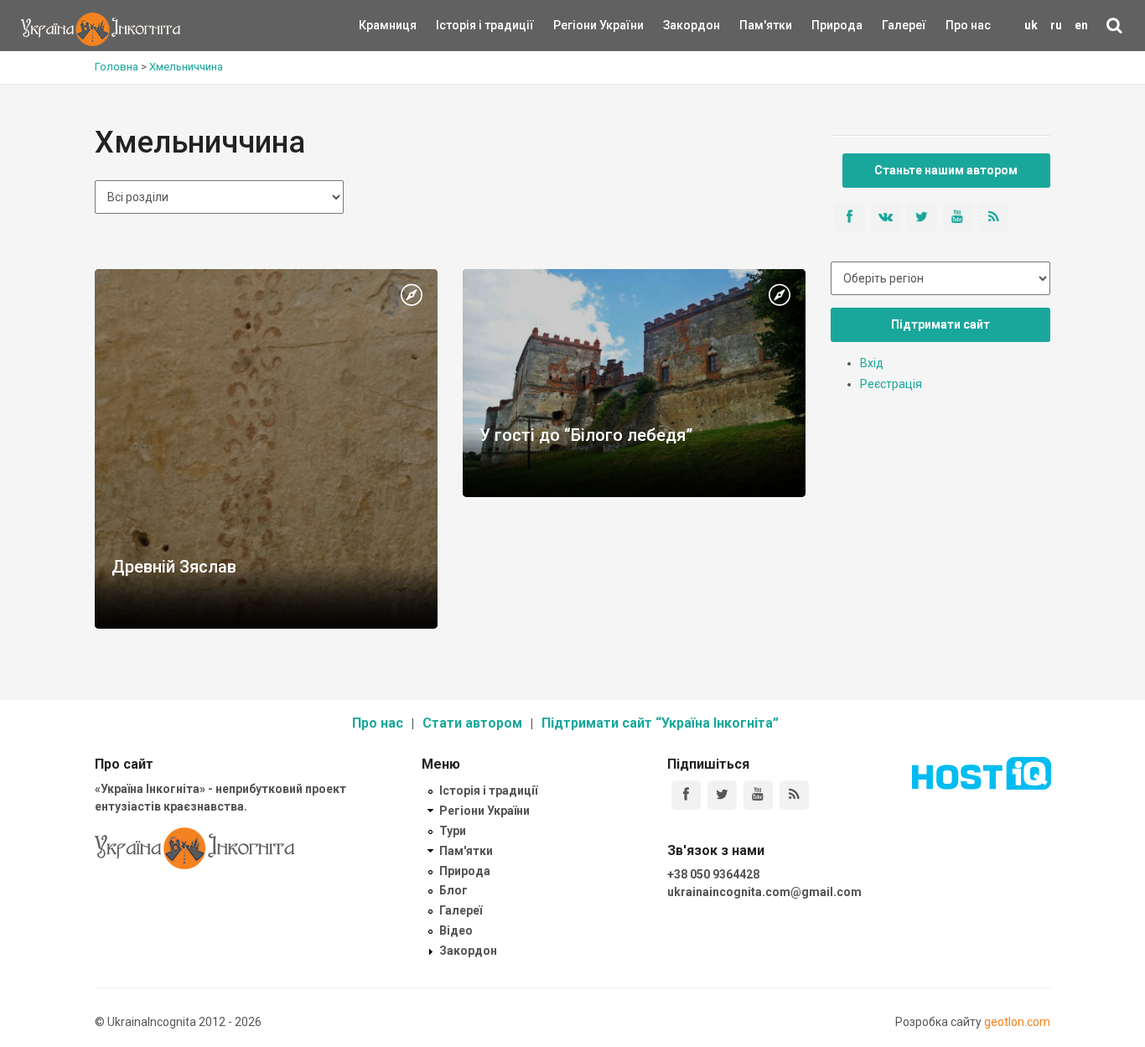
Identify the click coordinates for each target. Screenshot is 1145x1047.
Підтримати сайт (940, 324)
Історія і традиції (460, 25)
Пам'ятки (752, 25)
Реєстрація (891, 384)
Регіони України (575, 25)
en (1081, 25)
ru (1056, 25)
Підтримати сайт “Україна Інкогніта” (660, 723)
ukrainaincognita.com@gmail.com (764, 892)
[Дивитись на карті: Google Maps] (411, 296)
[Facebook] (686, 795)
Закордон (677, 25)
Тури (452, 830)
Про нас (968, 25)
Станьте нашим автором (946, 170)
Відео (456, 930)
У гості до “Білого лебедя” (585, 435)
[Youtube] (758, 795)
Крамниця (388, 25)
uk (1031, 25)
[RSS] (794, 795)
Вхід (871, 363)
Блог (453, 890)
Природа (824, 25)
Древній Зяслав (173, 567)
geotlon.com (1017, 1022)
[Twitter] (722, 795)
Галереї (904, 25)
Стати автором (472, 723)
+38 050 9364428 (713, 874)
